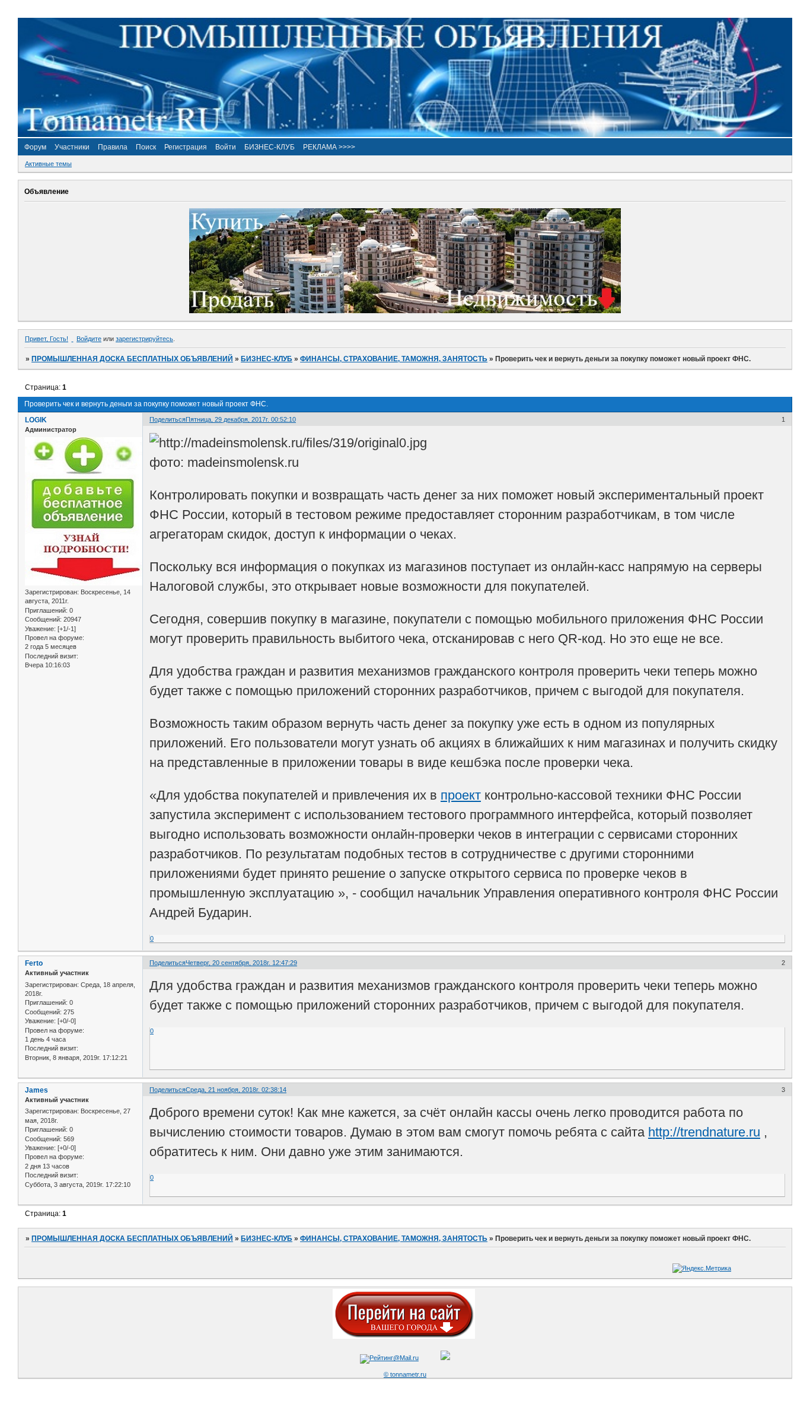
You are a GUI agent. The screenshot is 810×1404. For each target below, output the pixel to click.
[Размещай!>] (405, 310)
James (36, 1090)
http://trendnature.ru (704, 1132)
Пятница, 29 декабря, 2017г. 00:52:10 (241, 419)
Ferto (34, 963)
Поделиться (167, 419)
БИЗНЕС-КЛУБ (266, 359)
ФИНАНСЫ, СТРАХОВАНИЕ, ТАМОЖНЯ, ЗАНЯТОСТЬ (393, 359)
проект (461, 795)
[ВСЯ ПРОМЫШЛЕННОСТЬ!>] (405, 134)
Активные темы (48, 163)
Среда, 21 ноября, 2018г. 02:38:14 (236, 1089)
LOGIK (36, 420)
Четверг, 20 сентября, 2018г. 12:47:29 (241, 962)
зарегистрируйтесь (144, 338)
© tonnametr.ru (405, 1374)
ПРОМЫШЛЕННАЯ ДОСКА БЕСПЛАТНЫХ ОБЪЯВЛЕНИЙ (132, 359)
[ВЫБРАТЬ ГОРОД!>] (404, 1336)
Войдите (88, 338)
